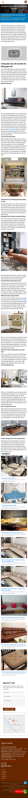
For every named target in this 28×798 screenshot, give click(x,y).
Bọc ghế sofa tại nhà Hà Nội (8, 478)
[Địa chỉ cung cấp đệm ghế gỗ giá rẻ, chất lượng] (14, 605)
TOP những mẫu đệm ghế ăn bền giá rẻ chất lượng (14, 672)
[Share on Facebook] (3, 453)
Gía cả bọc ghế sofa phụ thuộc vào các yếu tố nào (14, 644)
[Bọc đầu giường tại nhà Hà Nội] (14, 493)
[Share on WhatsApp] (1, 453)
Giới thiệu (4, 772)
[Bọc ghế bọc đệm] (3, 1)
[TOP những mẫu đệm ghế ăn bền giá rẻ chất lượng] (14, 659)
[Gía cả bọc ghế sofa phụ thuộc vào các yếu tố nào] (14, 632)
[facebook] (2, 763)
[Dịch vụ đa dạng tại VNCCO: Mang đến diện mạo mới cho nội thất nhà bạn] (14, 547)
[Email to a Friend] (6, 453)
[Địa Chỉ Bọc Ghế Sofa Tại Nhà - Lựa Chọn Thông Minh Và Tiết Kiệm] (14, 576)
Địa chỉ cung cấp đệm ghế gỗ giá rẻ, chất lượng (13, 617)
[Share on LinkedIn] (9, 453)
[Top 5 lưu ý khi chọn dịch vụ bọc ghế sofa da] (14, 520)
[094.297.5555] (25, 782)
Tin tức (14, 10)
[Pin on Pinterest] (8, 453)
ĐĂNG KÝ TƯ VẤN (9, 709)
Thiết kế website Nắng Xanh (14, 791)
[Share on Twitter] (4, 453)
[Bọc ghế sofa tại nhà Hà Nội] (14, 465)
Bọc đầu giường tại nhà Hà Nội (9, 505)
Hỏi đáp (3, 774)
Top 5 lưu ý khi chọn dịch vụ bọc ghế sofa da (12, 532)
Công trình (4, 776)
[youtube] (5, 763)
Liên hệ (3, 778)
